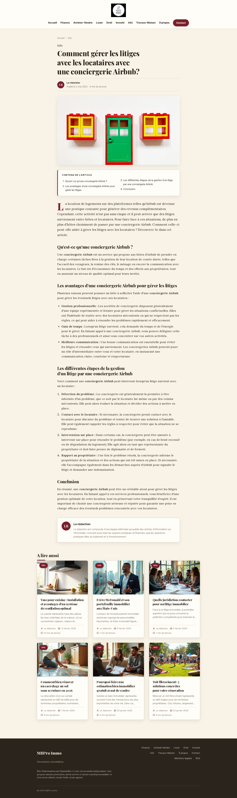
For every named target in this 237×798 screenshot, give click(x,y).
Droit (109, 22)
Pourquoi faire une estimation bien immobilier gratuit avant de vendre (116, 686)
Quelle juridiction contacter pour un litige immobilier (172, 602)
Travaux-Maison (146, 22)
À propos (164, 22)
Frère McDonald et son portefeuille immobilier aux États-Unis (113, 604)
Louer (99, 22)
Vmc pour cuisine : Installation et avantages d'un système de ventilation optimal (62, 604)
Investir (120, 22)
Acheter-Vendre (83, 22)
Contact (181, 22)
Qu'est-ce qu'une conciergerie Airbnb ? (86, 181)
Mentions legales (183, 758)
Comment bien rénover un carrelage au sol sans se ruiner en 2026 (57, 686)
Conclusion (129, 189)
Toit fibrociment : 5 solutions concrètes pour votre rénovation (168, 686)
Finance (65, 22)
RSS (198, 758)
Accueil (52, 22)
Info (130, 22)
